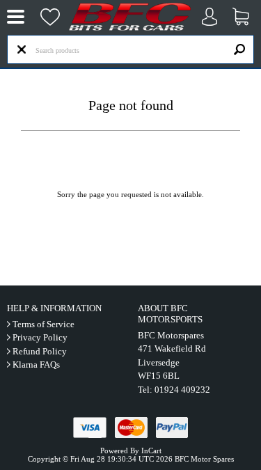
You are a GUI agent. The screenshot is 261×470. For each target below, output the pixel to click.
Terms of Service (43, 324)
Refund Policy (40, 351)
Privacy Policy (40, 337)
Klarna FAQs (36, 364)
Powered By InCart (130, 450)
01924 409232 (182, 389)
